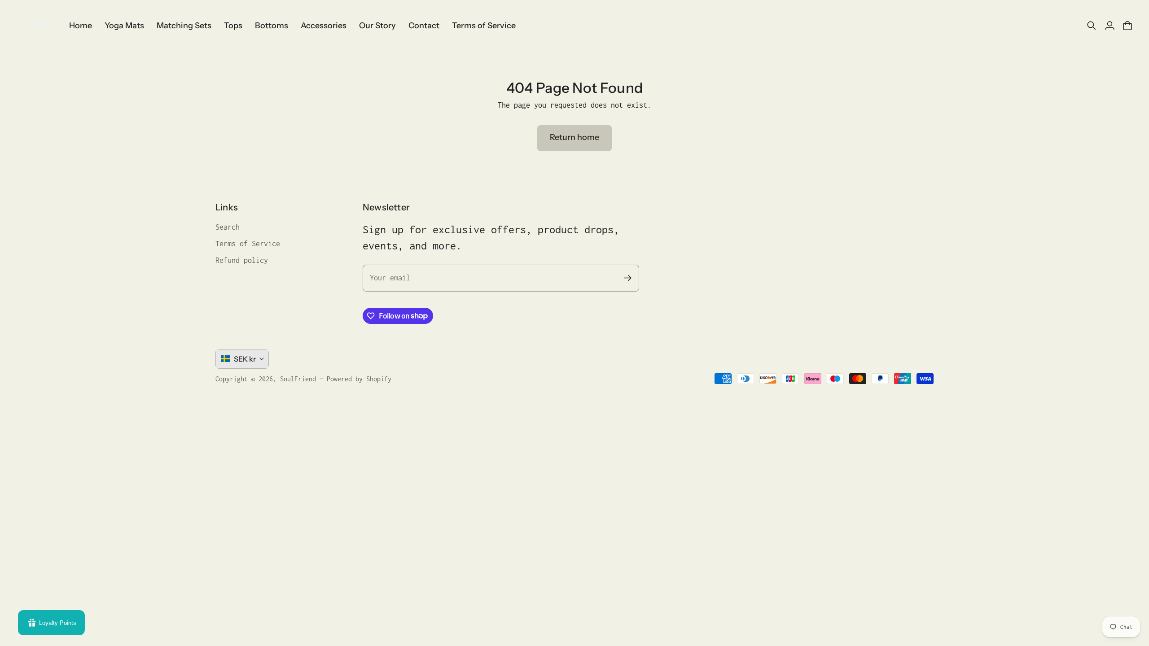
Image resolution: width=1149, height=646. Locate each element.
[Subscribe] (627, 278)
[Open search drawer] (1092, 26)
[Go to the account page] (1109, 26)
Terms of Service (247, 244)
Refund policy (241, 260)
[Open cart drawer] (1127, 26)
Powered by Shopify (359, 379)
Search (227, 227)
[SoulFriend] (38, 25)
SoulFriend (298, 379)
